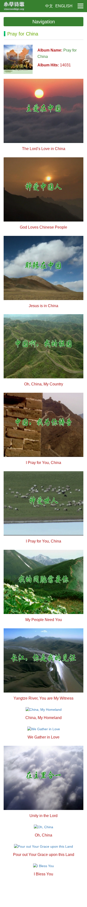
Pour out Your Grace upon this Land (43, 855)
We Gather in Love (43, 737)
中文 (49, 6)
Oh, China (43, 835)
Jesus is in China (43, 306)
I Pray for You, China (43, 463)
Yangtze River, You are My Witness (43, 698)
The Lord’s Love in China (43, 149)
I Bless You (43, 874)
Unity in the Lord (43, 816)
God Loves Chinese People (43, 227)
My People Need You (43, 620)
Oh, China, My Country (43, 384)
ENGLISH (63, 6)
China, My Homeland (43, 718)
